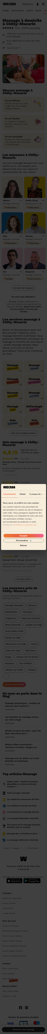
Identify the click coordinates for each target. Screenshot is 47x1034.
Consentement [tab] (9, 494)
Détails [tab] (23, 494)
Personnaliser (22, 540)
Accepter (23, 536)
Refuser (23, 545)
